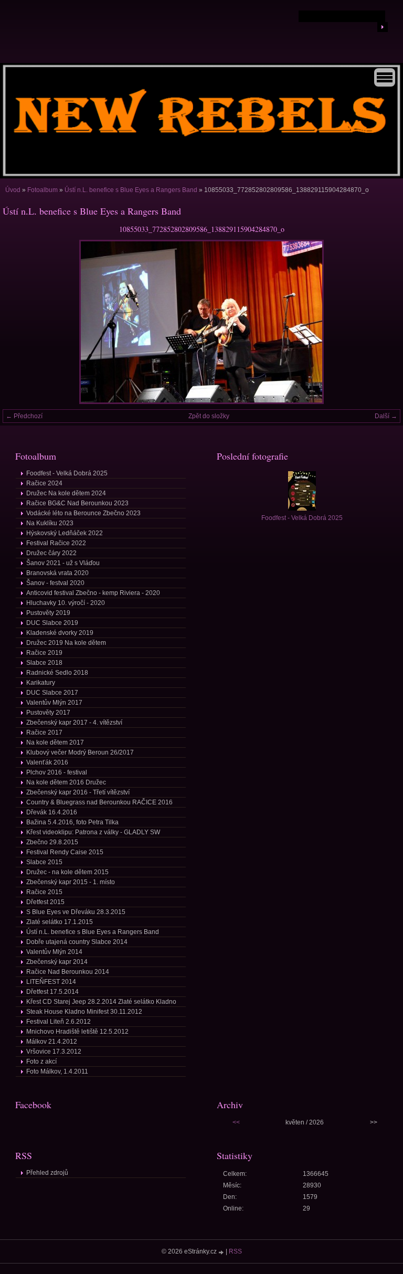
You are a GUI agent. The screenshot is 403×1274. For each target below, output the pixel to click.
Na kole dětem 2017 (55, 742)
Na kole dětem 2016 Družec (66, 782)
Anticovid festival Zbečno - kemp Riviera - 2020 (93, 593)
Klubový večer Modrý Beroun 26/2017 (80, 752)
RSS (235, 1251)
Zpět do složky (208, 416)
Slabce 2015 (44, 862)
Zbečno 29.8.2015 (52, 842)
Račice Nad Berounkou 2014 (67, 971)
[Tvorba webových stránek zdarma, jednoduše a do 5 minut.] (222, 1252)
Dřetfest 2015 (45, 902)
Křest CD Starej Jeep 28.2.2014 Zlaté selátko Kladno (101, 1001)
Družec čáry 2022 (51, 553)
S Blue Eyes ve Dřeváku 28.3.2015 (75, 912)
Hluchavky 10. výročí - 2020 (65, 603)
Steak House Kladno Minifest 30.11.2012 (84, 1011)
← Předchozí (24, 416)
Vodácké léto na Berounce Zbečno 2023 (83, 513)
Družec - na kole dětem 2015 (67, 872)
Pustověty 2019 (48, 613)
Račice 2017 (44, 732)
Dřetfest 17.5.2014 (52, 991)
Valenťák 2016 (47, 762)
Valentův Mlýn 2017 (54, 702)
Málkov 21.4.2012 (51, 1041)
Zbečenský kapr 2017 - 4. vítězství (74, 722)
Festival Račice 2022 (56, 543)
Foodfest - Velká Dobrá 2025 (67, 473)
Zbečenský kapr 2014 (57, 961)
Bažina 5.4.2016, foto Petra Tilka (72, 822)
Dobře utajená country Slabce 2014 (77, 942)
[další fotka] (383, 322)
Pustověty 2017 (48, 712)
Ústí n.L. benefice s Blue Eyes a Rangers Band (132, 190)
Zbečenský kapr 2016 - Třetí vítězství (78, 792)
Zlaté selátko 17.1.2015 (59, 922)
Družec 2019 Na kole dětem (66, 642)
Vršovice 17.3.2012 (53, 1051)
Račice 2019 (44, 652)
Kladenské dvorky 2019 (59, 632)
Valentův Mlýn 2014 (54, 952)
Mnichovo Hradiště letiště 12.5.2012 (77, 1031)
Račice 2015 (44, 892)
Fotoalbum (42, 190)
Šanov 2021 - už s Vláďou (63, 563)
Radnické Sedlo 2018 (57, 672)
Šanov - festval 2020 (55, 583)
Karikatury (40, 682)
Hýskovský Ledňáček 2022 (64, 533)
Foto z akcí (41, 1061)
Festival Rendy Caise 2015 (64, 852)
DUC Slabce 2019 (52, 623)
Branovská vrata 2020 (57, 573)
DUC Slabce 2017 (52, 692)
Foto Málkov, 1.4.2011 (57, 1071)
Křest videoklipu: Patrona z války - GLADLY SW (93, 832)
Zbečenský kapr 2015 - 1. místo (70, 882)
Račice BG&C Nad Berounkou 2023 (77, 503)
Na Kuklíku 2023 (49, 523)
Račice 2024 (44, 483)
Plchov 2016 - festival (56, 772)
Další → (386, 416)
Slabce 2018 (44, 662)
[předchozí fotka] (19, 322)
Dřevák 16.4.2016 (51, 812)
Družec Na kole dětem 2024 (66, 493)
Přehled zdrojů (47, 1172)
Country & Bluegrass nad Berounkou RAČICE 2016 (99, 802)
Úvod (12, 190)
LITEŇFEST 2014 (51, 981)
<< (236, 1122)
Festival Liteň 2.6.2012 (58, 1021)
